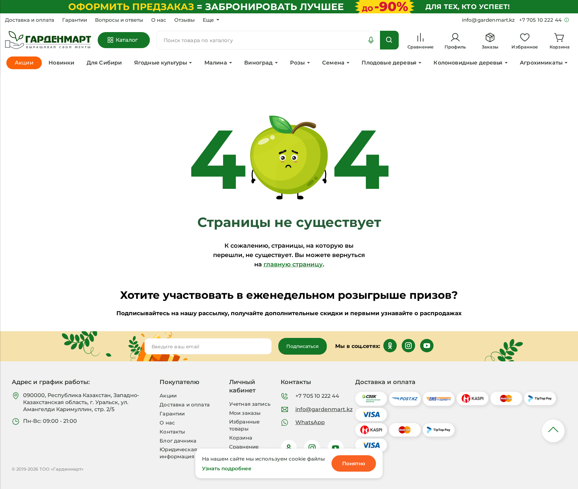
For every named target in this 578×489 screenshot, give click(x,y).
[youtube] (335, 448)
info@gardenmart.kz (324, 409)
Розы (297, 62)
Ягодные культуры (160, 62)
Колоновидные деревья (468, 62)
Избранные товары (244, 425)
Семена (333, 62)
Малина (215, 62)
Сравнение (244, 447)
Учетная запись (250, 404)
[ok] (289, 448)
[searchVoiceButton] (371, 40)
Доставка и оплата (29, 20)
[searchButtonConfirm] (389, 40)
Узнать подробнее (227, 468)
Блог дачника (178, 441)
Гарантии (74, 20)
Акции (168, 395)
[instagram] (312, 448)
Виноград (258, 62)
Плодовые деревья (389, 62)
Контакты (172, 432)
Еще (208, 20)
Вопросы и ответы (119, 20)
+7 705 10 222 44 (317, 396)
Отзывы (184, 20)
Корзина (240, 438)
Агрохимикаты (541, 62)
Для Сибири (104, 62)
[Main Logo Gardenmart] (48, 40)
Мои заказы (245, 413)
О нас (158, 20)
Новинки (61, 62)
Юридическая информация (178, 453)
